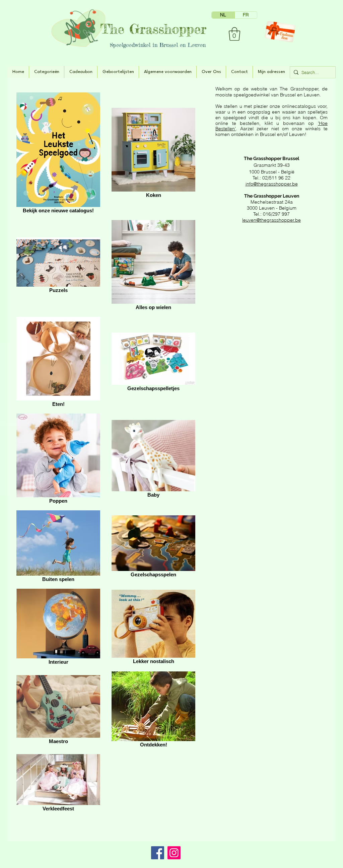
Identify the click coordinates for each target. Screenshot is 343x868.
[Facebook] (157, 852)
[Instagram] (174, 852)
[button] (234, 34)
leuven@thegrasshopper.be (271, 220)
